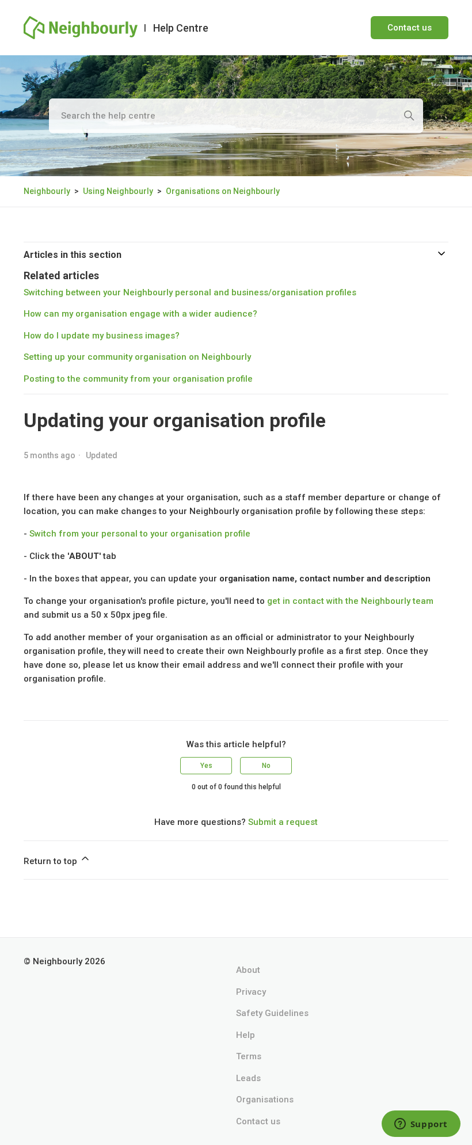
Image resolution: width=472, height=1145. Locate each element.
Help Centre (180, 28)
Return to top (51, 861)
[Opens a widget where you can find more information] (420, 1124)
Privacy (251, 992)
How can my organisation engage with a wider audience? (140, 314)
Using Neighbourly (118, 191)
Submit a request (283, 822)
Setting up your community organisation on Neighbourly (137, 357)
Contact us (409, 27)
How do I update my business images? (102, 335)
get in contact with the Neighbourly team (350, 601)
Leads (248, 1078)
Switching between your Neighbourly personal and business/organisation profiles (190, 292)
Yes (206, 766)
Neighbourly (47, 191)
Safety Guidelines (272, 1013)
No (266, 766)
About (248, 970)
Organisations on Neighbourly (223, 191)
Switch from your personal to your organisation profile (139, 533)
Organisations (265, 1099)
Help (245, 1035)
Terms (248, 1056)
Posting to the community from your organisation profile (138, 379)
